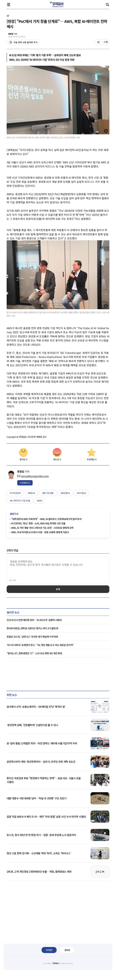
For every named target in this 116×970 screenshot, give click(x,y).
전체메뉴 (9, 5)
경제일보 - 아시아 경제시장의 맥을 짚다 (58, 4)
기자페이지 (25, 482)
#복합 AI (31, 493)
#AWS (39, 500)
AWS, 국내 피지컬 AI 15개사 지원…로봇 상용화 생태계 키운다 (40, 532)
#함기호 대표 (47, 493)
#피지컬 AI (81, 493)
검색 (107, 5)
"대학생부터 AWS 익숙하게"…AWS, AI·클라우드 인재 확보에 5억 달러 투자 (46, 519)
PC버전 (49, 950)
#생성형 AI (65, 493)
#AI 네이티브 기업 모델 (20, 500)
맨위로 (67, 950)
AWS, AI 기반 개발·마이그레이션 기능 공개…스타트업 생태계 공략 (42, 528)
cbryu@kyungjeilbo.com (35, 476)
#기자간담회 (15, 493)
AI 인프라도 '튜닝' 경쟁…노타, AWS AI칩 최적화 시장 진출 (38, 523)
